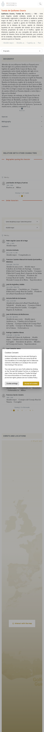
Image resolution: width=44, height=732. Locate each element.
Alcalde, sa (20, 43)
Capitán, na (31, 43)
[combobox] (22, 51)
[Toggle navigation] (40, 4)
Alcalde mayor (8, 43)
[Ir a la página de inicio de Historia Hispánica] (11, 3)
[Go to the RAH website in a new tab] (3, 3)
